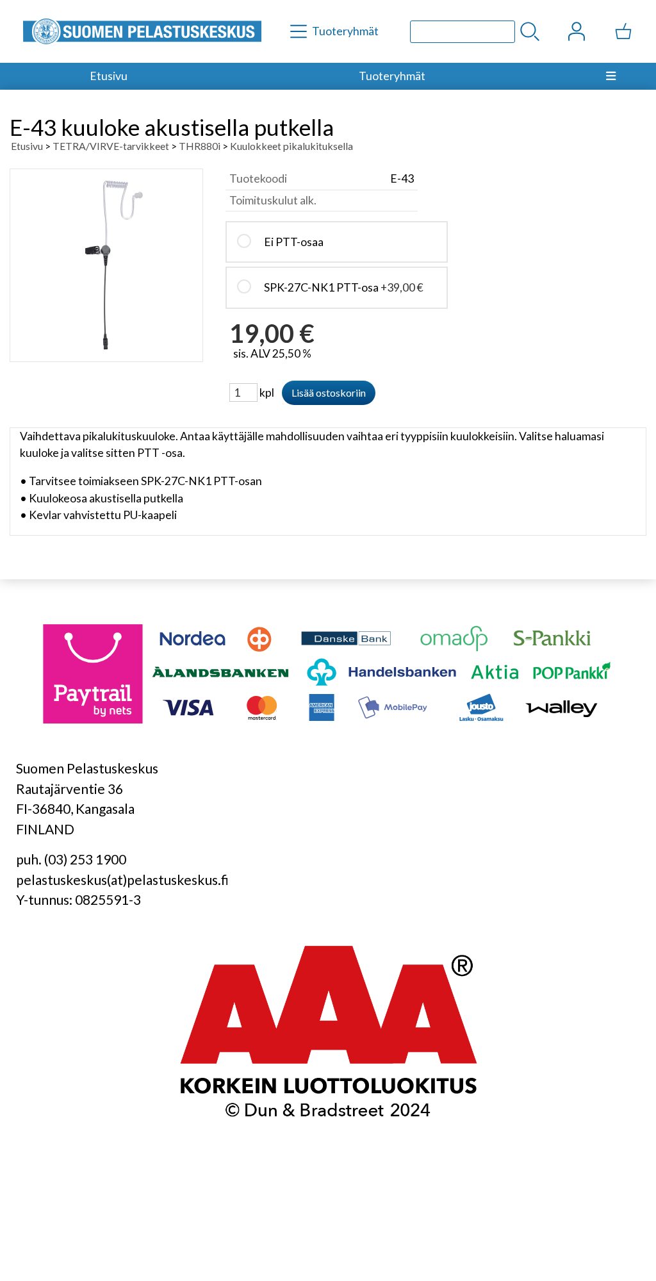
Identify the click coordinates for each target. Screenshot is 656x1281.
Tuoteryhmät (392, 76)
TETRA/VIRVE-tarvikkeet (111, 146)
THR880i (199, 146)
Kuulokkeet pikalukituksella (291, 146)
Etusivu (108, 76)
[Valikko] (611, 76)
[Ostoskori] (623, 31)
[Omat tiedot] (576, 31)
